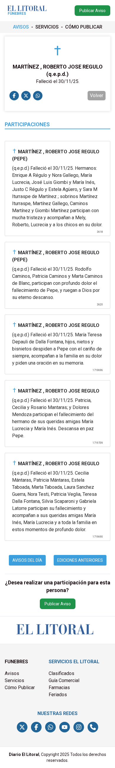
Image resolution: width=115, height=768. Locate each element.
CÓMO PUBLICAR (83, 27)
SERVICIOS (47, 27)
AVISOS (21, 27)
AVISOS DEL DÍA (27, 560)
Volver (96, 95)
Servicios (14, 680)
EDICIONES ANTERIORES (80, 560)
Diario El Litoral (24, 754)
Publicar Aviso (92, 10)
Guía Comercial (64, 680)
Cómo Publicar (20, 687)
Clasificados (61, 673)
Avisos (12, 673)
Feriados (58, 694)
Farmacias (59, 687)
